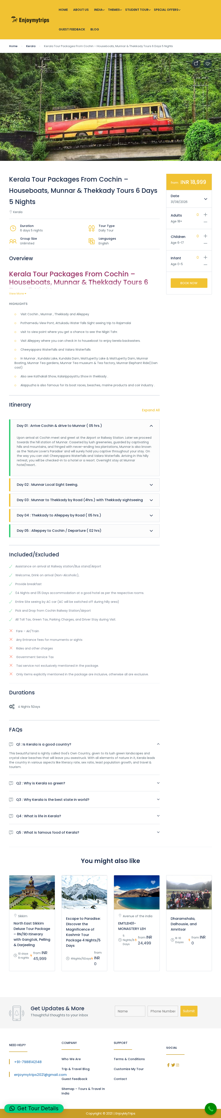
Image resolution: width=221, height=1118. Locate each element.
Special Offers (166, 10)
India (98, 10)
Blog (94, 29)
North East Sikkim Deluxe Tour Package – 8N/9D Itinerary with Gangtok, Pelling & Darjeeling (32, 934)
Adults (176, 215)
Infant (176, 258)
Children (178, 236)
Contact (120, 1079)
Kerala (30, 46)
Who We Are (71, 1059)
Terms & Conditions (129, 1059)
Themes (114, 10)
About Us (81, 10)
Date (175, 195)
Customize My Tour (129, 1069)
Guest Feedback (72, 29)
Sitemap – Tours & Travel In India (83, 1091)
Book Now (188, 283)
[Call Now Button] (211, 1109)
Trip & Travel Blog (76, 1069)
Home (63, 10)
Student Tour (136, 10)
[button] (34, 1108)
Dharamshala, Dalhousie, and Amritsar (184, 924)
